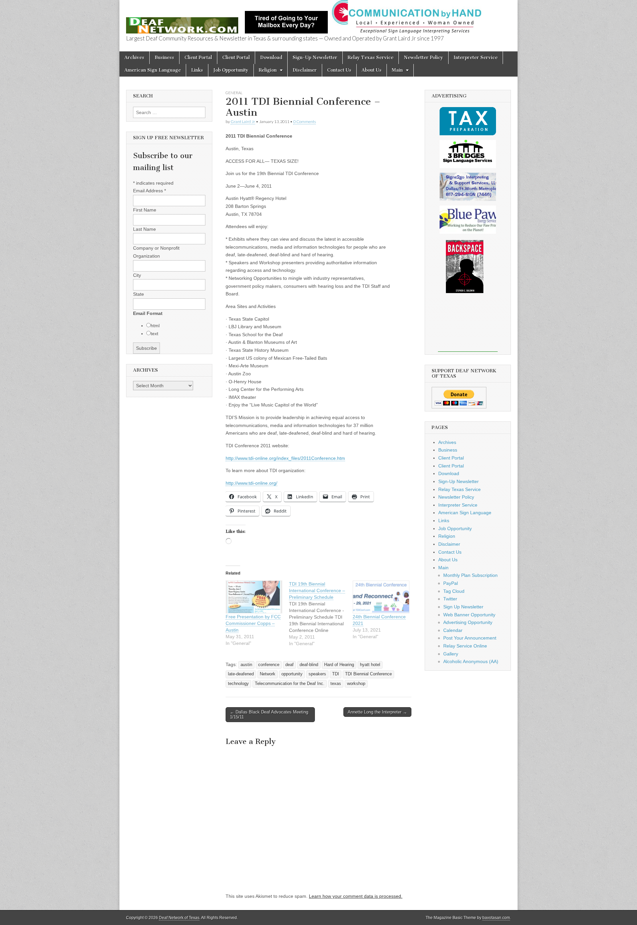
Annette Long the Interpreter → (377, 711)
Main (397, 70)
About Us (372, 70)
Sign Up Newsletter (463, 606)
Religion (268, 70)
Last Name (144, 229)
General (234, 93)
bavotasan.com (496, 917)
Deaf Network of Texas (179, 917)
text (154, 333)
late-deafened (241, 674)
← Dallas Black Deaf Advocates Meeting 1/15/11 (269, 714)
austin (246, 664)
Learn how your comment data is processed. (355, 896)
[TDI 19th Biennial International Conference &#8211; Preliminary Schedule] (320, 614)
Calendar (452, 630)
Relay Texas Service (370, 57)
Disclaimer (305, 70)
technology (238, 683)
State (138, 294)
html (155, 325)
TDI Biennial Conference (368, 674)
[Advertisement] (468, 327)
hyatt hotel (370, 664)
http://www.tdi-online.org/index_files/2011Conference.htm (285, 458)
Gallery (450, 653)
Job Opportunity (230, 70)
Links (197, 70)
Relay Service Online (465, 645)
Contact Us (339, 70)
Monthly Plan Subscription (470, 575)
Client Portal (198, 57)
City (137, 275)
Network (267, 674)
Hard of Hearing (339, 664)
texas (335, 683)
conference (268, 664)
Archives (134, 57)
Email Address (149, 190)
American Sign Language (152, 70)
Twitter (450, 598)
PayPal (450, 583)
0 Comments (304, 121)
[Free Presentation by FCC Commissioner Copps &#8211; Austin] (254, 597)
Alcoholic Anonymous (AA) (470, 661)
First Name (144, 210)
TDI (335, 674)
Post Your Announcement (469, 638)
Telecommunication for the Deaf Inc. (289, 683)
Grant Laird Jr (243, 121)
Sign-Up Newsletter (315, 57)
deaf (289, 664)
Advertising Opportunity (467, 622)
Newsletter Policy (423, 57)
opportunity (292, 674)
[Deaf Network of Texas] (182, 21)
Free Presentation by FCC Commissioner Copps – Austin (253, 623)
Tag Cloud (453, 591)
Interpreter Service (476, 57)
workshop (356, 683)
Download (271, 57)
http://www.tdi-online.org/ (251, 483)
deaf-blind (309, 664)
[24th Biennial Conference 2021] (381, 597)
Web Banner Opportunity (469, 614)
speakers (317, 674)
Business (164, 57)
